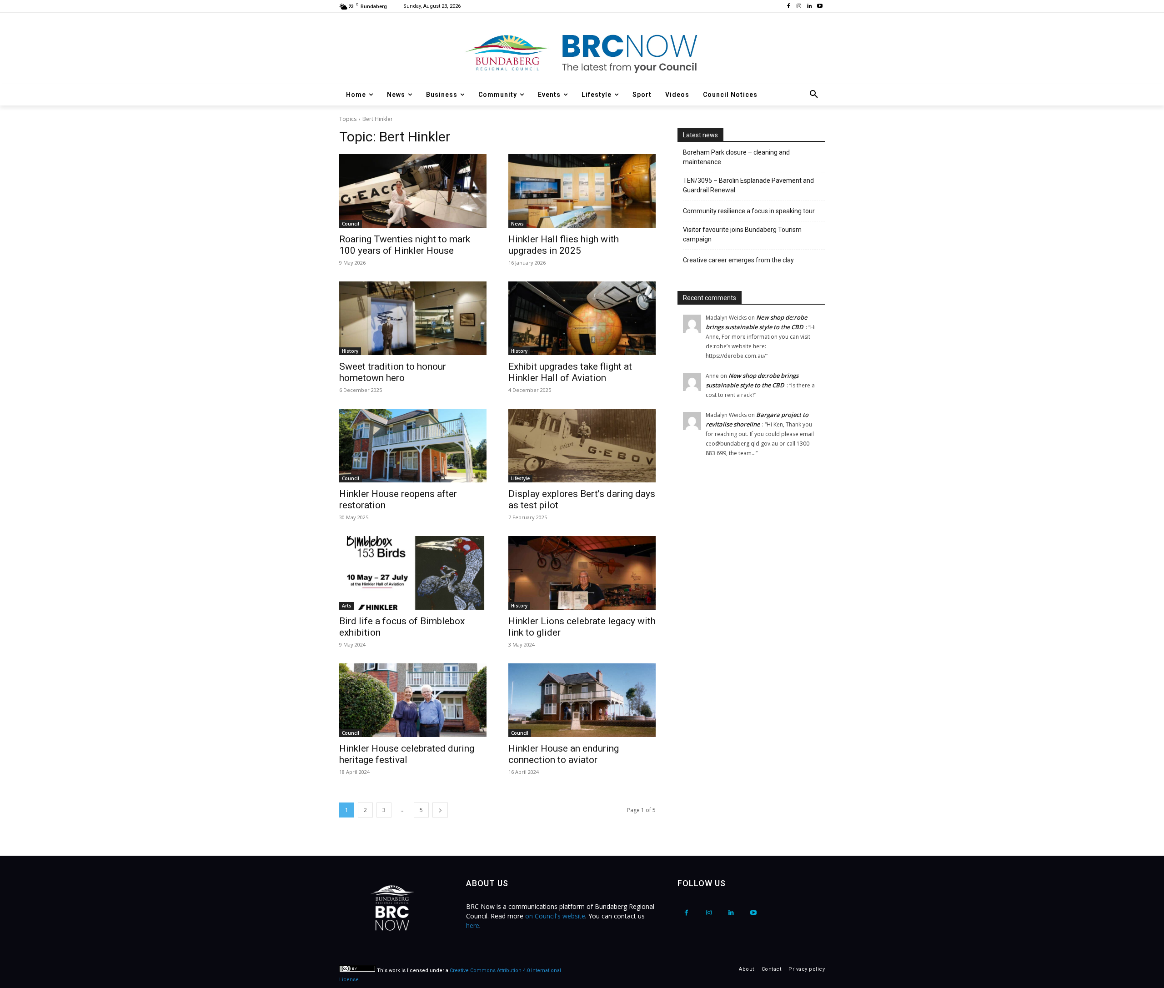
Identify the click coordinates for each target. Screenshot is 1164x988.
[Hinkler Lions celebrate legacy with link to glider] (582, 573)
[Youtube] (819, 6)
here (472, 925)
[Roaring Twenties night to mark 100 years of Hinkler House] (413, 191)
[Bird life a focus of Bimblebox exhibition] (413, 573)
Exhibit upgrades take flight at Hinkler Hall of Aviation (570, 372)
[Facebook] (788, 6)
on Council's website (555, 916)
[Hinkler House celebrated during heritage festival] (413, 700)
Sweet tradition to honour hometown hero (392, 372)
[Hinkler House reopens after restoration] (413, 445)
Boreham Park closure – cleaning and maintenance (736, 157)
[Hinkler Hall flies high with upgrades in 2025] (582, 191)
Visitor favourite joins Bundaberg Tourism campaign (742, 234)
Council (350, 224)
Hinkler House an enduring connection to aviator (563, 754)
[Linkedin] (809, 6)
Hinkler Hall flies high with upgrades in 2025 (563, 245)
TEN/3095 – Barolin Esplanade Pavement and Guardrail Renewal (748, 185)
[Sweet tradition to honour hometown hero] (413, 318)
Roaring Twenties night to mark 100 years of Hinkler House (404, 245)
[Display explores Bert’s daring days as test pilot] (582, 445)
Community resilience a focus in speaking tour (749, 211)
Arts (346, 605)
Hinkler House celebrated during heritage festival (406, 754)
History (350, 351)
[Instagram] (799, 6)
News (517, 224)
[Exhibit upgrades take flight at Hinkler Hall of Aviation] (582, 318)
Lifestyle (520, 478)
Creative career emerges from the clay (738, 260)
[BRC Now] (582, 53)
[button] (814, 94)
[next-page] (440, 809)
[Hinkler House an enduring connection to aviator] (582, 700)
